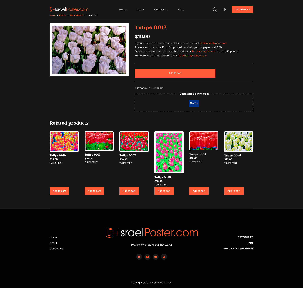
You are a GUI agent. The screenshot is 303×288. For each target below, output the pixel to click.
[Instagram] (156, 257)
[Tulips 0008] (203, 140)
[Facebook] (139, 257)
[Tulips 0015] (99, 141)
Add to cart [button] (59, 190)
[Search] (215, 9)
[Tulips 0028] (169, 152)
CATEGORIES (242, 9)
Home (122, 9)
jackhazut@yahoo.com (213, 43)
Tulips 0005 (232, 155)
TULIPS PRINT (156, 88)
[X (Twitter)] (147, 257)
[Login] (224, 9)
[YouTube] (164, 257)
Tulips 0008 (197, 154)
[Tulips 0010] (64, 141)
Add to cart (175, 73)
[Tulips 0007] (134, 141)
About (140, 9)
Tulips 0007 (127, 155)
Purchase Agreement (204, 51)
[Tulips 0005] (238, 141)
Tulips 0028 (162, 177)
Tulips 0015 (92, 154)
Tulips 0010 (58, 155)
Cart (181, 9)
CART (250, 243)
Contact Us (161, 9)
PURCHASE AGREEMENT (238, 248)
